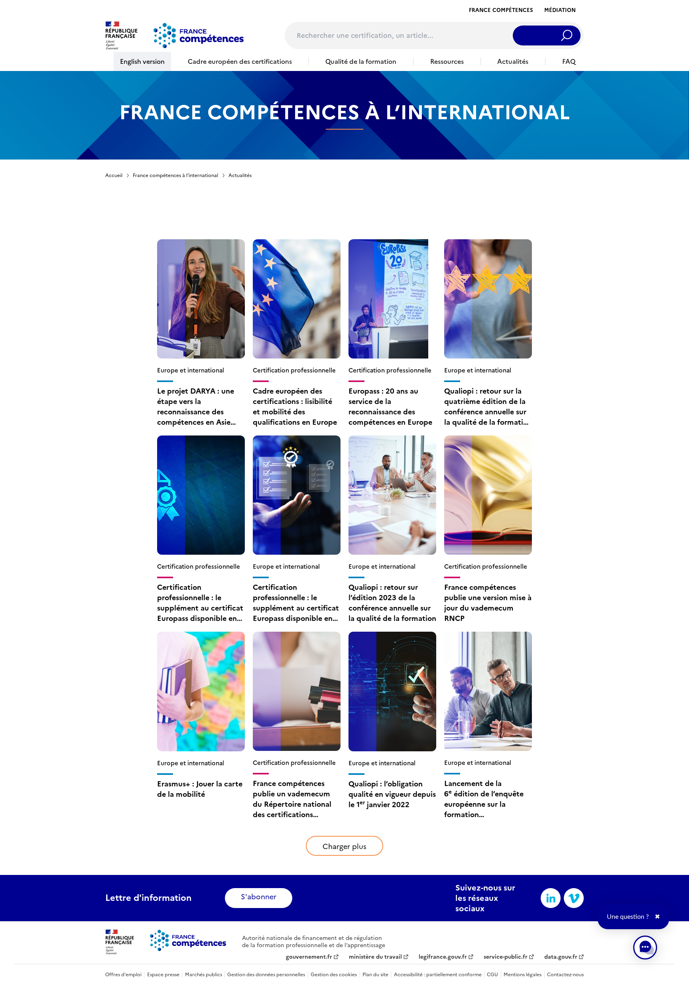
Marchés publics (203, 974)
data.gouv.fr (560, 957)
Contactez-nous (565, 974)
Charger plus (344, 846)
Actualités (512, 61)
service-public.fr (506, 957)
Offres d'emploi (123, 974)
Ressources (447, 61)
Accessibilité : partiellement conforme (438, 974)
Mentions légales (522, 974)
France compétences (501, 10)
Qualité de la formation (360, 61)
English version (142, 61)
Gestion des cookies (334, 974)
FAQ (568, 61)
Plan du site (375, 974)
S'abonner (258, 896)
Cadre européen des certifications (240, 61)
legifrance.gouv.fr (443, 957)
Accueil (113, 175)
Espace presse (163, 974)
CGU (492, 974)
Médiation (560, 10)
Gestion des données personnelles (266, 974)
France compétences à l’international (175, 175)
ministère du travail (375, 957)
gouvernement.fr (309, 957)
